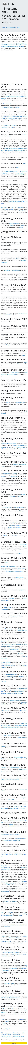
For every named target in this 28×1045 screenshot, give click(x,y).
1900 (12, 883)
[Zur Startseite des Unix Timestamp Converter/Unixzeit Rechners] (5, 4)
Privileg (6, 821)
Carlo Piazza (19, 577)
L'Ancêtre (11, 598)
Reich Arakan (7, 735)
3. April (23, 447)
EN (2, 1033)
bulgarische (6, 473)
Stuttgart (16, 779)
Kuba (13, 207)
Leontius (6, 1025)
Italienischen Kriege (14, 938)
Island (17, 107)
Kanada (11, 824)
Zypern (24, 163)
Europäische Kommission (10, 104)
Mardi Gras (23, 710)
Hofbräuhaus (15, 536)
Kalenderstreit (5, 891)
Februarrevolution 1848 (20, 725)
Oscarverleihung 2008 (11, 171)
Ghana (8, 402)
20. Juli (13, 449)
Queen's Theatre (14, 808)
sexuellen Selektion (14, 649)
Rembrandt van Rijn (6, 834)
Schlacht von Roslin (10, 996)
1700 (4, 883)
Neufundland (23, 544)
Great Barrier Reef (21, 630)
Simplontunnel (7, 607)
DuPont (23, 494)
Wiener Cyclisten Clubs (15, 616)
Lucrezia (9, 507)
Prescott (23, 704)
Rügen (11, 225)
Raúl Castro (4, 207)
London (23, 808)
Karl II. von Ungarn (9, 983)
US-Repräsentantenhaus (10, 674)
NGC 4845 (11, 799)
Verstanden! (14, 1043)
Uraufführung (19, 511)
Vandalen (5, 1009)
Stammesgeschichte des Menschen (17, 648)
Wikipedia (7, 1029)
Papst (20, 915)
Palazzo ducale (18, 854)
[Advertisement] (14, 67)
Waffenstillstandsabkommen (8, 443)
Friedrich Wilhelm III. (15, 767)
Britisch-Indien (22, 737)
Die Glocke (20, 778)
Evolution (20, 653)
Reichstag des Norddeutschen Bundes (11, 693)
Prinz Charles (15, 372)
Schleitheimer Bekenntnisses (16, 925)
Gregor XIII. (4, 865)
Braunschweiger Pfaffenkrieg (11, 952)
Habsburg (3, 936)
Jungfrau (23, 797)
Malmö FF (21, 590)
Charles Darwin (5, 641)
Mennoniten (7, 926)
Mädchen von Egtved (16, 525)
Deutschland (4, 127)
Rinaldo (16, 806)
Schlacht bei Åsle (19, 967)
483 (15, 1014)
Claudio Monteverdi (6, 854)
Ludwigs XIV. (11, 826)
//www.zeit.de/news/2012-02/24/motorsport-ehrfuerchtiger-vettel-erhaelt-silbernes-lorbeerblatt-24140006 (14, 44)
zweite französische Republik (11, 727)
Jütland (15, 522)
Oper (4, 507)
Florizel (24, 546)
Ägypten (15, 464)
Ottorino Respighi (19, 507)
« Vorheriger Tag (6, 27)
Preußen (3, 767)
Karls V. (21, 943)
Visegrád (21, 985)
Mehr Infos (23, 1040)
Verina (2, 1019)
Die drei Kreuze (17, 834)
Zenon (7, 1021)
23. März (9, 447)
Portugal (13, 125)
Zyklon (20, 629)
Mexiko (3, 746)
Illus (4, 1023)
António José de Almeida (8, 566)
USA (12, 127)
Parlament (20, 207)
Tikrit (21, 231)
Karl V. (2, 912)
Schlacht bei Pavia (6, 941)
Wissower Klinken (14, 223)
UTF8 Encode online (18, 1036)
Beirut (6, 562)
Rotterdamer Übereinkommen (12, 270)
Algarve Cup (6, 125)
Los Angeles (20, 173)
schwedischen (13, 968)
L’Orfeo (16, 853)
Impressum (8, 1033)
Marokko (18, 258)
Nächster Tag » (15, 27)
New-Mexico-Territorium (16, 700)
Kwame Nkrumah (20, 402)
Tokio (25, 362)
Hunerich (14, 1009)
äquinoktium (5, 878)
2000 (8, 884)
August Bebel (12, 690)
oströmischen (22, 1019)
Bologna (11, 912)
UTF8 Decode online (8, 1038)
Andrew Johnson (11, 676)
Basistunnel (5, 609)
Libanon (19, 447)
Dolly (7, 345)
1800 (7, 883)
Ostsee (21, 227)
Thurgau (8, 136)
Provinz (20, 313)
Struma (15, 473)
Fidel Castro (22, 211)
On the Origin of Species (8, 665)
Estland (20, 553)
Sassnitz (22, 225)
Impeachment (21, 676)
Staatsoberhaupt (8, 209)
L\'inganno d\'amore (20, 838)
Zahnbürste (12, 496)
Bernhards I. (15, 954)
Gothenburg (8, 629)
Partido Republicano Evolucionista (14, 571)
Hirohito (17, 364)
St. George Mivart (6, 662)
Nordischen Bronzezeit (14, 527)
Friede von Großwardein (10, 901)
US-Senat (3, 681)
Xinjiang (24, 313)
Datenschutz (16, 1033)
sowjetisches (13, 476)
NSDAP (5, 536)
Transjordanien (6, 449)
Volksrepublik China (6, 315)
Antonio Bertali (7, 840)
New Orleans (5, 710)
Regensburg (16, 840)
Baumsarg (23, 522)
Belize (17, 167)
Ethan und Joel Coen (20, 174)
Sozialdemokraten (19, 691)
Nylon (19, 496)
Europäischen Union (7, 107)
